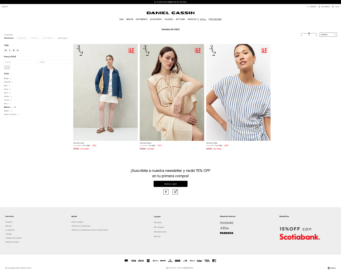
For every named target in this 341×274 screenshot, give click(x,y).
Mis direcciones (160, 232)
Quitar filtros (62, 38)
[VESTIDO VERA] (238, 92)
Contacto (9, 222)
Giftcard (180, 19)
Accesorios (156, 19)
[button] (311, 6)
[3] (316, 35)
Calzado (169, 19)
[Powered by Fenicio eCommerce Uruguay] (332, 268)
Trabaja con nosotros (13, 238)
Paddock (192, 19)
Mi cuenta (158, 222)
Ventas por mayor (12, 242)
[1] (301, 35)
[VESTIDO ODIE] (105, 92)
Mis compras (159, 227)
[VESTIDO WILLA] (172, 92)
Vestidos (34, 38)
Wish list (157, 236)
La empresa (10, 230)
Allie (221, 227)
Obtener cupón (170, 184)
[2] (308, 35)
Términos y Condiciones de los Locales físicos (89, 230)
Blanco (48, 38)
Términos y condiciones (80, 226)
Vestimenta (141, 19)
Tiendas (8, 234)
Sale (121, 19)
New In (129, 19)
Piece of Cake (225, 222)
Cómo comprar (77, 222)
